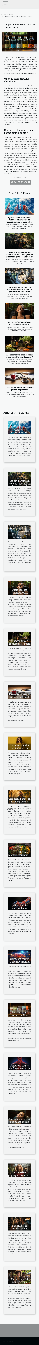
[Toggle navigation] (5, 4)
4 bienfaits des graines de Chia (19, 1014)
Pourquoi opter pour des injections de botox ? (19, 1121)
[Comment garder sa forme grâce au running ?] (19, 796)
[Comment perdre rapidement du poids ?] (19, 743)
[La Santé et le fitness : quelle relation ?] (19, 1223)
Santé (11, 14)
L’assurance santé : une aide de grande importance (20, 388)
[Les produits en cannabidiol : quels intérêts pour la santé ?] (19, 344)
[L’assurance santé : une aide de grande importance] (19, 376)
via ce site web (19, 88)
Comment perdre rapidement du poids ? (19, 748)
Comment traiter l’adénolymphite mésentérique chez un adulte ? (19, 963)
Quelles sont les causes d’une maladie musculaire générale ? (19, 910)
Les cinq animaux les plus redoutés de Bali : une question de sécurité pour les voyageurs (19, 254)
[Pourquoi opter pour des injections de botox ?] (19, 1117)
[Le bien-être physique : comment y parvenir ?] (19, 1170)
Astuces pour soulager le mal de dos (19, 1068)
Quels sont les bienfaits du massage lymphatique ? (20, 323)
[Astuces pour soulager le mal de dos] (19, 1063)
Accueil (3, 14)
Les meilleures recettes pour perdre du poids (19, 855)
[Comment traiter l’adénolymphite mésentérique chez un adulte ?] (19, 957)
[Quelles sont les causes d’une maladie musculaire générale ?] (19, 903)
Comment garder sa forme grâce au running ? (19, 801)
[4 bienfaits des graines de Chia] (19, 1010)
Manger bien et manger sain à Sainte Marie (19, 1282)
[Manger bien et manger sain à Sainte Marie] (19, 1277)
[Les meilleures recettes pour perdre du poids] (19, 850)
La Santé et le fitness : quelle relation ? (19, 1228)
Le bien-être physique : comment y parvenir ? (19, 1175)
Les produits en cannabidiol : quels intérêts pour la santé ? (19, 356)
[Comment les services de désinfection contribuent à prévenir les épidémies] (19, 276)
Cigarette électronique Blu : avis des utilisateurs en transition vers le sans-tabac (19, 219)
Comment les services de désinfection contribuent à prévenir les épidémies (19, 289)
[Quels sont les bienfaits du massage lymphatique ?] (19, 311)
